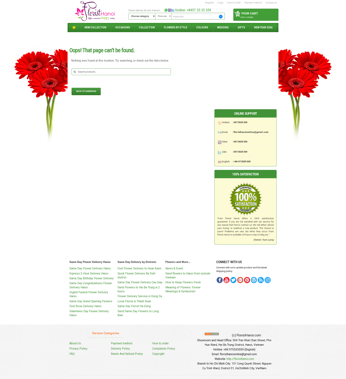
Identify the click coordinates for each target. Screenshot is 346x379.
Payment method (253, 2)
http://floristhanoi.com (240, 359)
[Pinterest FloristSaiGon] (247, 280)
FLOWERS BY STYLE (175, 27)
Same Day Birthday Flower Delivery (91, 278)
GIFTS (241, 27)
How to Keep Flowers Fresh (183, 282)
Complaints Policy (163, 348)
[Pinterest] (233, 280)
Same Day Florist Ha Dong (134, 306)
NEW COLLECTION (95, 27)
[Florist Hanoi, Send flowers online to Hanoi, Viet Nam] (97, 11)
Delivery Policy (120, 348)
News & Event (174, 268)
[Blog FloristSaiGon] (254, 280)
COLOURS (202, 27)
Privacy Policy (78, 348)
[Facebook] (219, 280)
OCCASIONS (122, 27)
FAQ (72, 354)
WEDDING (223, 27)
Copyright (158, 354)
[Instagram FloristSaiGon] (267, 280)
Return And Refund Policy (127, 354)
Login (220, 2)
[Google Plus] (240, 280)
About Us (75, 343)
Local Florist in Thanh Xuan (134, 301)
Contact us (271, 2)
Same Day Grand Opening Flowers (90, 301)
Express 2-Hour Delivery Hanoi (88, 273)
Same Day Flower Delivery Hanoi (90, 268)
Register (209, 2)
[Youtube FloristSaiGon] (226, 280)
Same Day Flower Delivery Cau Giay (139, 282)
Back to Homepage (86, 91)
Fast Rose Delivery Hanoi (85, 306)
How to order (234, 2)
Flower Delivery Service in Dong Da (139, 296)
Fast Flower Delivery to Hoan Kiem (139, 268)
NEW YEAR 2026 (263, 27)
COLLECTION (147, 27)
